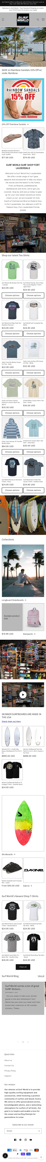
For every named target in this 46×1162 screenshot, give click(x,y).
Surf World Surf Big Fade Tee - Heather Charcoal (12, 324)
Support (7, 1076)
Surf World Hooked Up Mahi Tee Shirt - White (32, 925)
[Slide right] (28, 1042)
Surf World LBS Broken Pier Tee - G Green (12, 284)
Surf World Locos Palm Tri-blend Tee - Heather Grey (10, 956)
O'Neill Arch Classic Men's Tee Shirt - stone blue (33, 442)
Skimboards (7, 854)
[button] (2, 19)
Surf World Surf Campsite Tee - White (33, 324)
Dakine (26, 885)
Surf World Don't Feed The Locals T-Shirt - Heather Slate (33, 481)
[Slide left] (18, 1042)
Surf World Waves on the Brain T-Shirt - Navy (12, 481)
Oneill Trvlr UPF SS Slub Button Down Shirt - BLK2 (33, 153)
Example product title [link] (12, 617)
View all (23, 967)
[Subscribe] (38, 1131)
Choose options (12, 295)
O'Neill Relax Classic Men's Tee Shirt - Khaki (33, 401)
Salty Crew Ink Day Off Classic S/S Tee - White (33, 362)
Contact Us (9, 1066)
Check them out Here (11, 721)
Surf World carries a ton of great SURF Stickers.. (22, 987)
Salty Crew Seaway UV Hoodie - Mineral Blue (12, 442)
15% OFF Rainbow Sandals (14, 124)
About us (8, 1060)
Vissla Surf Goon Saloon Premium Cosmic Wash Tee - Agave (11, 402)
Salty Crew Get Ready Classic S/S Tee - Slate (11, 363)
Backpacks (28, 634)
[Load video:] (23, 694)
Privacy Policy (10, 1071)
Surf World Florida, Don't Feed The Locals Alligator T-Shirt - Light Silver (33, 285)
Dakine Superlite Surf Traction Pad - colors (12, 882)
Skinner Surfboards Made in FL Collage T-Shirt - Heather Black (12, 783)
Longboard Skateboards (13, 600)
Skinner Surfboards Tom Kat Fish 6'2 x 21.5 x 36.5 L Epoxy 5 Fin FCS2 (33, 751)
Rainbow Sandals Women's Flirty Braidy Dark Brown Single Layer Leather (12, 152)
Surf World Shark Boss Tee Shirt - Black (33, 956)
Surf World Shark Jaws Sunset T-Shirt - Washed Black (12, 925)
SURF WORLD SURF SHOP (20, 1158)
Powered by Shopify (32, 1158)
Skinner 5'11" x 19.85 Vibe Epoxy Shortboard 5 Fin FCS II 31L (12, 751)
